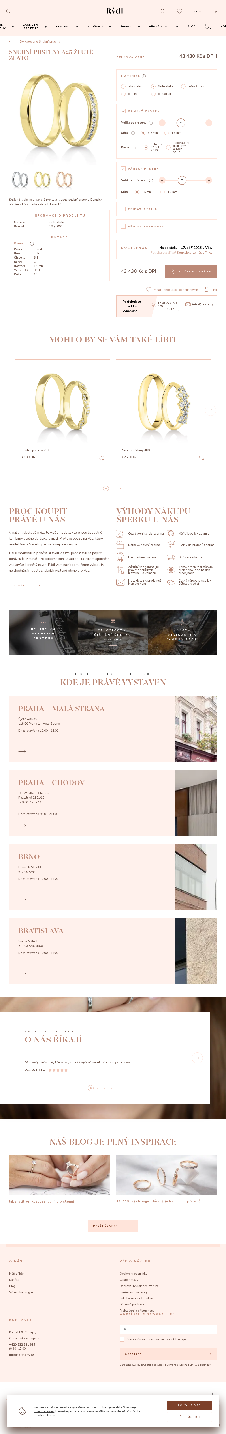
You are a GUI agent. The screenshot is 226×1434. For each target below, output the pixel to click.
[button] (210, 410)
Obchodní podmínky (133, 1274)
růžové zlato (196, 86)
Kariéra (14, 1280)
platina (133, 93)
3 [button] (111, 1088)
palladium (165, 93)
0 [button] (105, 488)
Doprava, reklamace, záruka (139, 1286)
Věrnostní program (22, 1292)
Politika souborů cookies (137, 1298)
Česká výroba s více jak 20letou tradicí (195, 582)
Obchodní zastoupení (24, 1338)
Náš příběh (16, 1274)
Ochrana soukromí (177, 1365)
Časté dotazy (129, 1280)
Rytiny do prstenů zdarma (197, 545)
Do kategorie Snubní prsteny (40, 41)
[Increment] (208, 122)
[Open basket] (216, 11)
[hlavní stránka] (114, 15)
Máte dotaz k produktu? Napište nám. (144, 582)
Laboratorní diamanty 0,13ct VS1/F (181, 147)
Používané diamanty (133, 1292)
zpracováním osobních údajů (166, 1339)
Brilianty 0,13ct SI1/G (156, 147)
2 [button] (120, 488)
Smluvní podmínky (200, 1365)
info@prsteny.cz (204, 304)
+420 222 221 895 (167, 305)
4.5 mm (176, 132)
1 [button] (97, 1088)
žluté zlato (165, 86)
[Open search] (9, 11)
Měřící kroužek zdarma (194, 533)
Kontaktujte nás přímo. (194, 252)
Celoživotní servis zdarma (146, 533)
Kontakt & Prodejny (22, 1332)
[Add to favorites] (101, 459)
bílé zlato (134, 86)
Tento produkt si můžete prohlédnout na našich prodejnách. (196, 570)
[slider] (180, 122)
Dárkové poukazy (132, 1304)
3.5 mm (153, 132)
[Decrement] (162, 122)
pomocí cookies (44, 1411)
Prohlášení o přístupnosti (137, 1311)
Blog (12, 1286)
